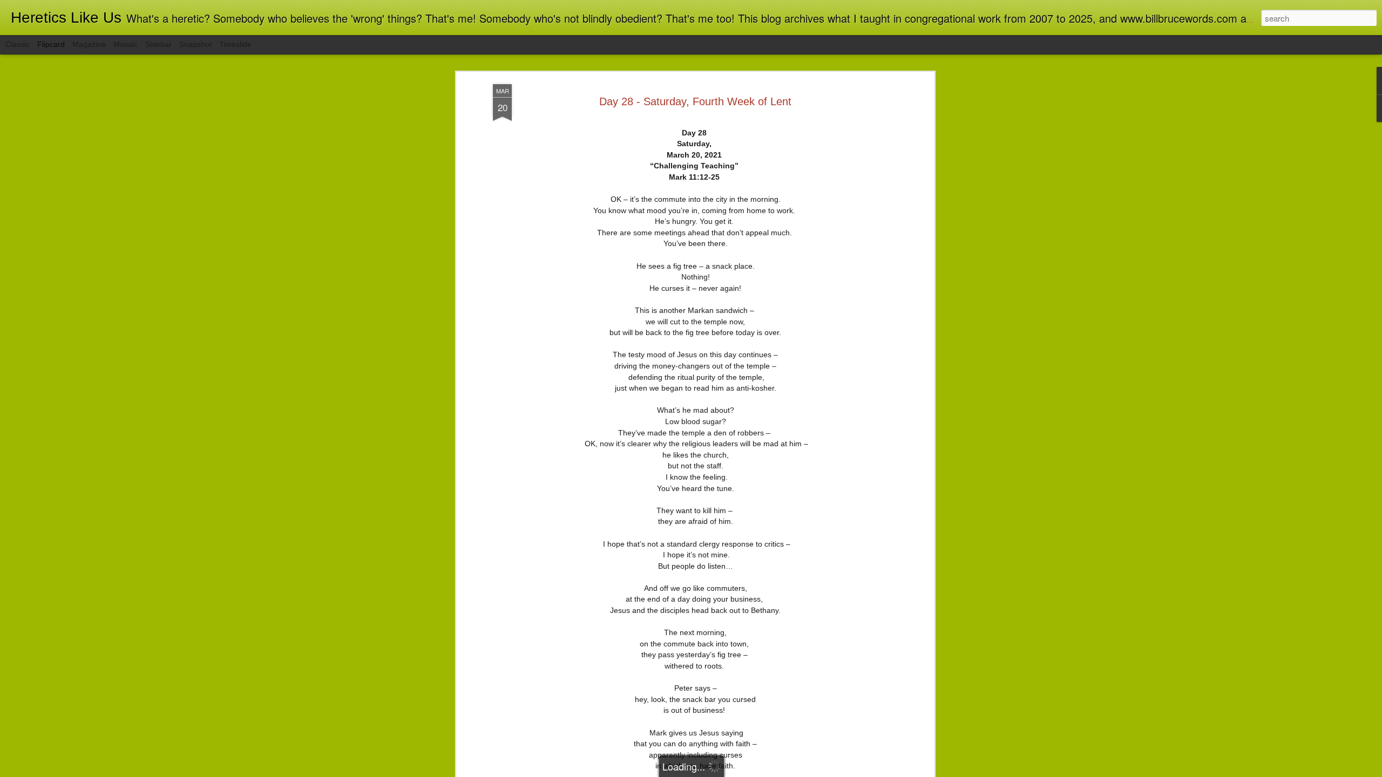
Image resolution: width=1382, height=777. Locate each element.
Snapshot (195, 44)
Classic (17, 44)
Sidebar (158, 44)
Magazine (89, 44)
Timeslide (235, 44)
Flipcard (51, 44)
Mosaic (125, 44)
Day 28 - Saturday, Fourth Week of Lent (695, 101)
